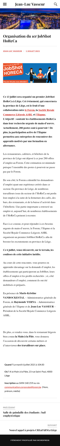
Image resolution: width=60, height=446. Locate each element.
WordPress (43, 440)
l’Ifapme (40, 114)
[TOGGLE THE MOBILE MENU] (5, 4)
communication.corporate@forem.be (23, 387)
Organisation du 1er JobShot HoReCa (27, 38)
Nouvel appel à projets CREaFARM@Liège (33, 430)
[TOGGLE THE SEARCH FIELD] (55, 4)
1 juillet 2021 (33, 51)
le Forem (30, 110)
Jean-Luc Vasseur (30, 3)
